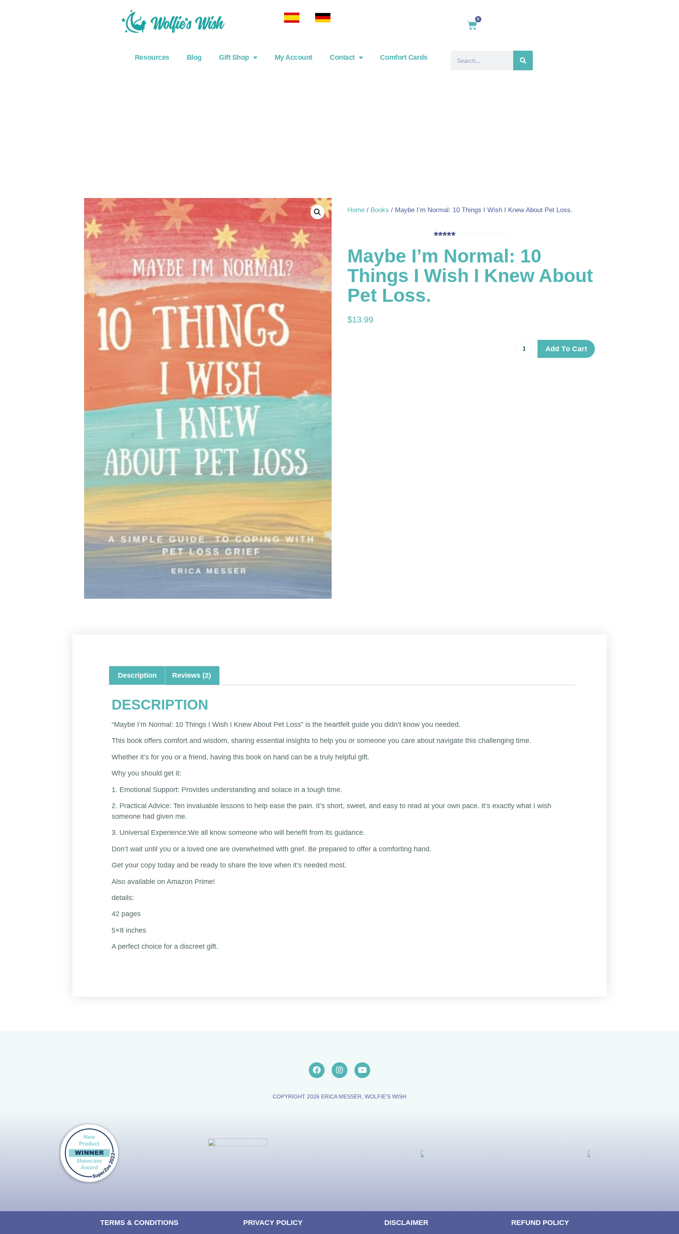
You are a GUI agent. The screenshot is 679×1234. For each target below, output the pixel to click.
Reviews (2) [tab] (191, 675)
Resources (152, 57)
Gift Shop (234, 57)
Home (356, 210)
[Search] (523, 60)
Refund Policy (540, 1223)
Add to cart (566, 349)
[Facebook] (317, 1070)
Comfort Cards (403, 57)
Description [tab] (137, 675)
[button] (317, 212)
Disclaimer (406, 1223)
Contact (342, 57)
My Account (294, 57)
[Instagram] (339, 1070)
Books (380, 210)
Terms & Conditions (139, 1223)
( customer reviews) (484, 234)
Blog (194, 57)
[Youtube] (362, 1070)
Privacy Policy (273, 1223)
